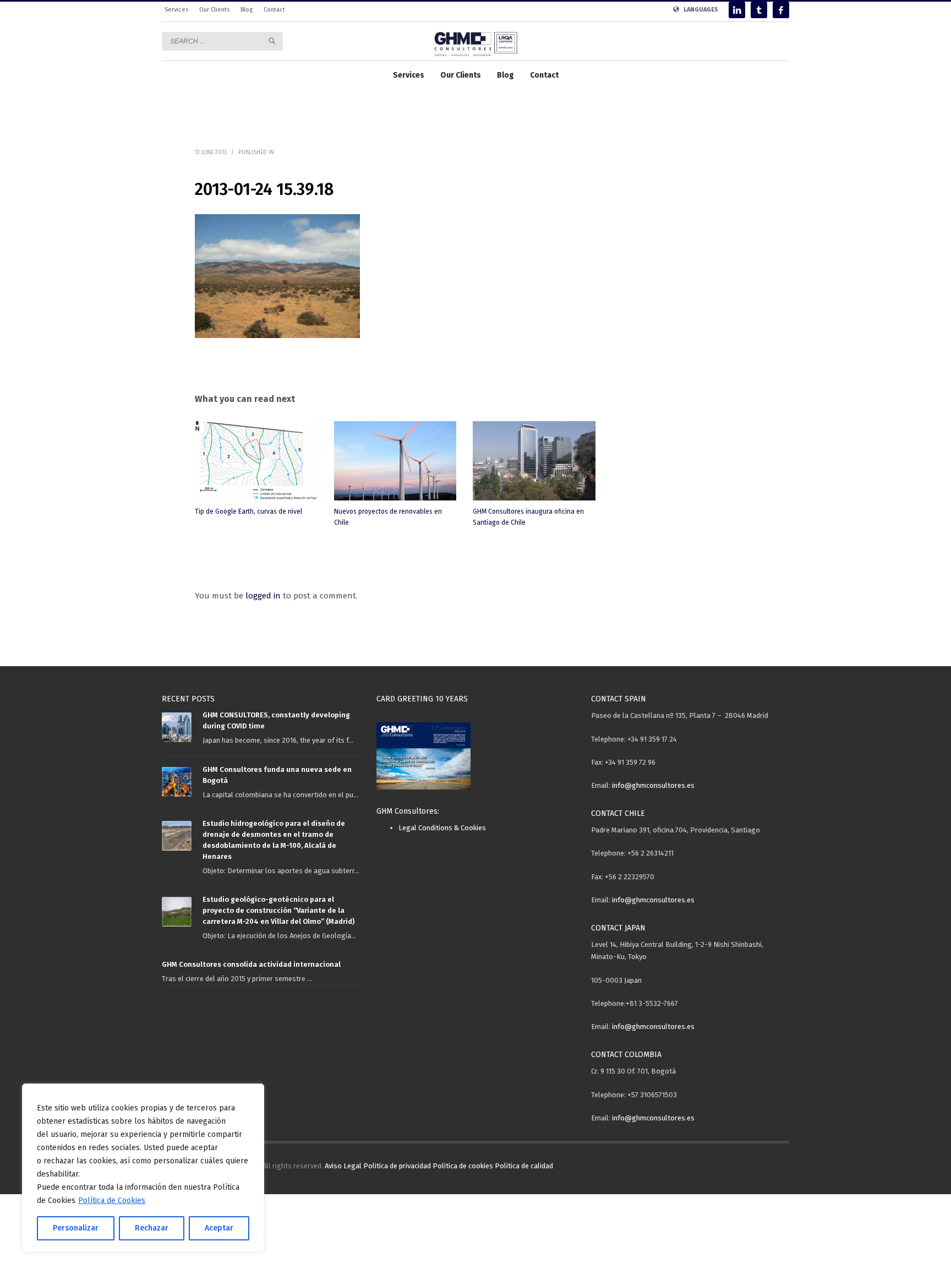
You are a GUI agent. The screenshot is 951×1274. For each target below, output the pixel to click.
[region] (143, 1168)
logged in (264, 596)
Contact (274, 9)
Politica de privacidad (397, 1166)
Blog (247, 9)
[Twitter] (759, 10)
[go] (271, 41)
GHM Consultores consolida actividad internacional (251, 964)
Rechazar (151, 1228)
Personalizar (76, 1228)
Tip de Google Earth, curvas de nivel (248, 511)
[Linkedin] (737, 10)
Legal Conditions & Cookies (442, 828)
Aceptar (219, 1228)
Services (176, 9)
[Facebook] (781, 10)
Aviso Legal (343, 1166)
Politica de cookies (463, 1166)
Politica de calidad (524, 1166)
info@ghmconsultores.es (653, 785)
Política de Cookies (111, 1200)
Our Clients (214, 9)
